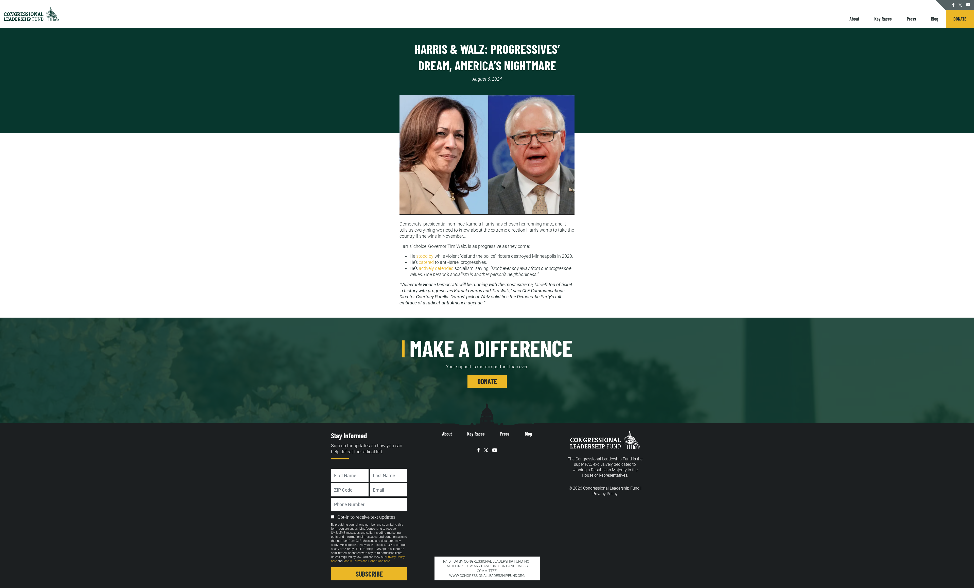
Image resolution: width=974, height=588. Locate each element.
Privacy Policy (605, 493)
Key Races (883, 19)
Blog (934, 19)
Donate (959, 19)
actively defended (436, 268)
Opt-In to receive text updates (366, 517)
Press (911, 19)
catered (426, 262)
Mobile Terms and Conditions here (366, 561)
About (854, 19)
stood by (424, 256)
